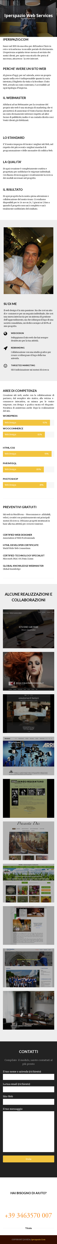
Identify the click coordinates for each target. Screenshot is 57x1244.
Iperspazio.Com (38, 1239)
